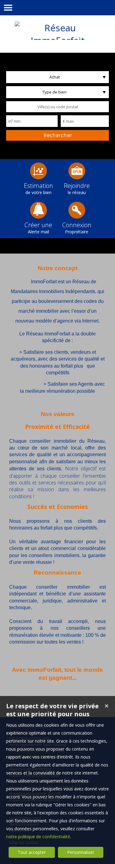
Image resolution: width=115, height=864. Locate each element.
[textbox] (57, 106)
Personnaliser (80, 852)
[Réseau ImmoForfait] (58, 40)
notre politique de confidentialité (38, 836)
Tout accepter (32, 852)
